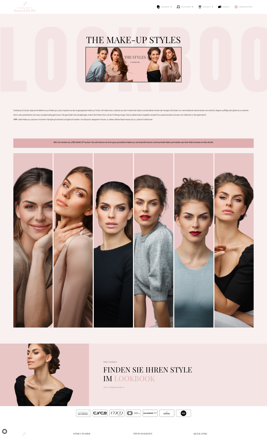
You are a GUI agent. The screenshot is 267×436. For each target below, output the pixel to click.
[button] (164, 7)
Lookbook (134, 378)
